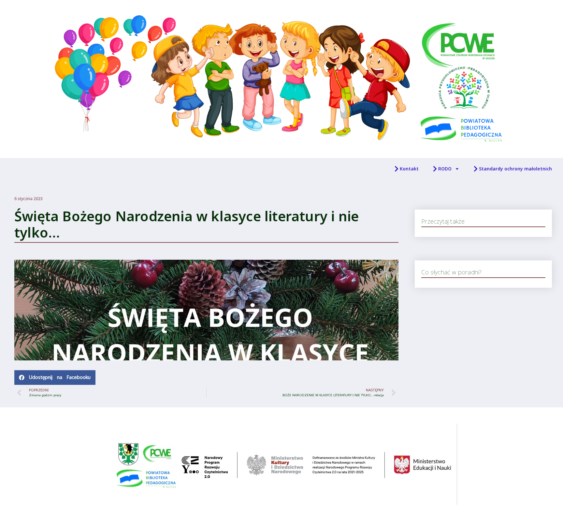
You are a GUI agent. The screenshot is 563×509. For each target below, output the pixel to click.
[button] (54, 377)
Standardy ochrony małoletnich (515, 169)
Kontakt (409, 169)
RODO (445, 169)
